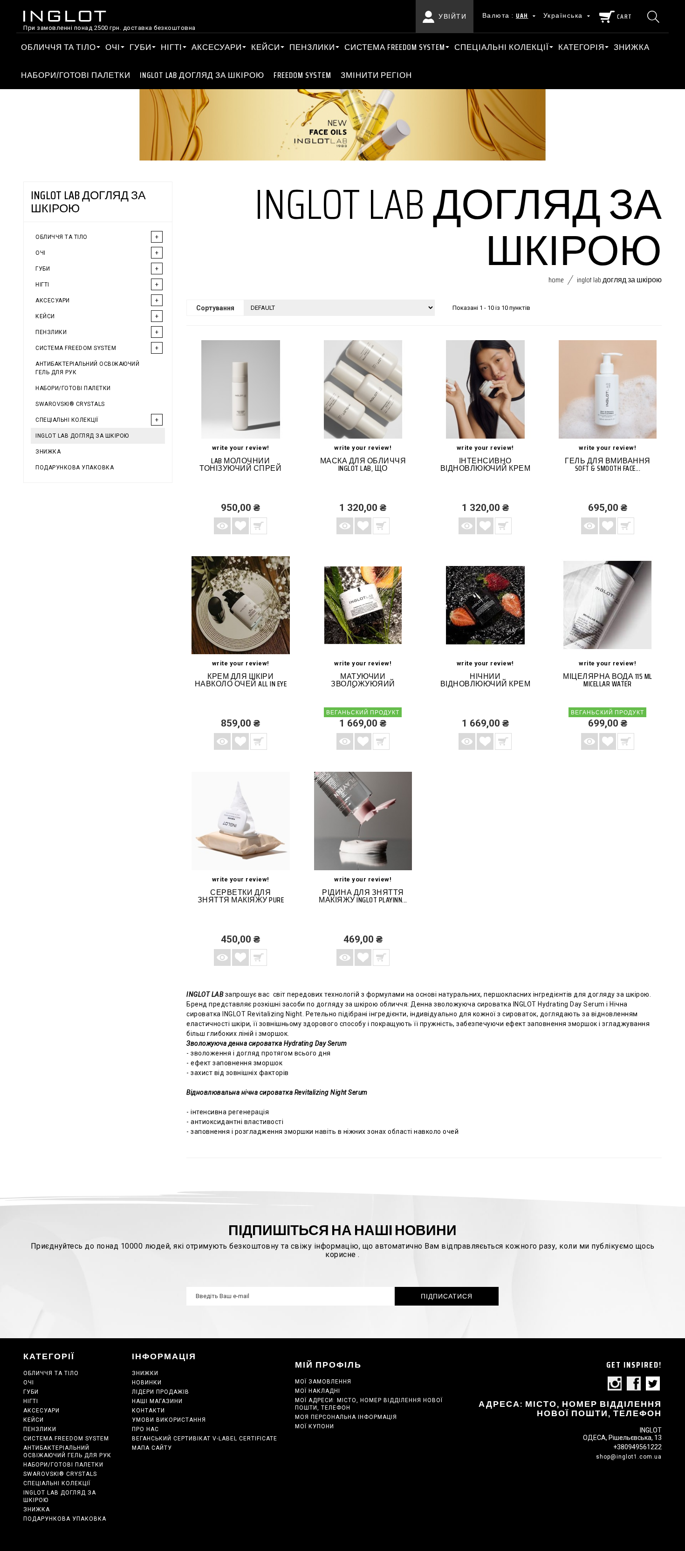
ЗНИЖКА (632, 47)
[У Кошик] (258, 525)
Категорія (581, 47)
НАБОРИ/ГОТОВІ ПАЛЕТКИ (75, 75)
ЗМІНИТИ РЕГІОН (376, 75)
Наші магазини (157, 1401)
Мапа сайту (152, 1448)
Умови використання (169, 1420)
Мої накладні (317, 1391)
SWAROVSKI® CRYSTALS (70, 404)
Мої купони (314, 1426)
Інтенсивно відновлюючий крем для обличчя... (485, 468)
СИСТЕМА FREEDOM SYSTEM (394, 47)
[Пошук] (654, 16)
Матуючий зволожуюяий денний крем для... (363, 684)
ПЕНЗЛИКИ (312, 47)
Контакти (148, 1410)
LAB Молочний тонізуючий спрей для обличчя (240, 468)
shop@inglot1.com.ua (629, 1456)
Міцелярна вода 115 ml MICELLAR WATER (607, 680)
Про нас (145, 1429)
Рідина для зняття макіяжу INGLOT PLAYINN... (363, 896)
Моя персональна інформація (346, 1417)
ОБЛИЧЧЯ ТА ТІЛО (58, 47)
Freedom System (302, 75)
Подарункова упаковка (74, 467)
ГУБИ (140, 47)
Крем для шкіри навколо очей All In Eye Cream (241, 684)
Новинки (147, 1382)
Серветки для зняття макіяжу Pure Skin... (241, 900)
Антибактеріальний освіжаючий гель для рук (87, 368)
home (556, 280)
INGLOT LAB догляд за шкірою (202, 75)
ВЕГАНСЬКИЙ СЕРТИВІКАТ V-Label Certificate (204, 1438)
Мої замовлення (323, 1381)
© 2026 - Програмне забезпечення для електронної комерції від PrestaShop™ (397, 1356)
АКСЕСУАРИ (217, 47)
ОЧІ (112, 47)
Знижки (145, 1373)
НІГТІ (171, 47)
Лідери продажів (160, 1392)
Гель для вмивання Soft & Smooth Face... (608, 464)
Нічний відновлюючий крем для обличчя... (485, 684)
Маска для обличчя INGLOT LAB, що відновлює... (363, 468)
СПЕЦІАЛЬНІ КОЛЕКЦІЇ (501, 47)
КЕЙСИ (265, 47)
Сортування (215, 308)
